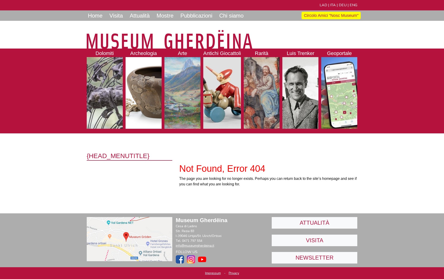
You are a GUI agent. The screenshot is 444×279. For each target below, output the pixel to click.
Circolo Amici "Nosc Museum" (331, 15)
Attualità (314, 223)
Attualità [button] (140, 15)
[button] (105, 89)
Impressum (213, 273)
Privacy (234, 273)
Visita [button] (116, 15)
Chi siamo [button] (231, 15)
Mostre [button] (165, 15)
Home (95, 15)
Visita (314, 240)
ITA (333, 5)
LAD (323, 5)
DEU (343, 5)
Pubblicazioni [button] (196, 15)
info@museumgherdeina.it (195, 245)
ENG (353, 5)
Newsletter (314, 257)
